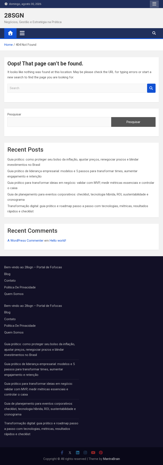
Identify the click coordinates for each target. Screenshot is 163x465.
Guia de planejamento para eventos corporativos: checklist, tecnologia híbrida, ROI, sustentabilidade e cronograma (40, 409)
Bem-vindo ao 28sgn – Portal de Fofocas (33, 267)
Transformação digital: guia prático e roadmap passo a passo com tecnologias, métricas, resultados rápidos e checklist (41, 428)
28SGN (14, 15)
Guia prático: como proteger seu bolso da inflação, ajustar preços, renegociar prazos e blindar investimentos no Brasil (39, 349)
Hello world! (58, 240)
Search (151, 88)
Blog (7, 274)
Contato (10, 280)
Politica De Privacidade (20, 287)
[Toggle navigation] (22, 33)
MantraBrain (111, 459)
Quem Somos (14, 294)
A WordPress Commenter (25, 240)
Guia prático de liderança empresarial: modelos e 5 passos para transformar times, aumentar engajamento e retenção (39, 369)
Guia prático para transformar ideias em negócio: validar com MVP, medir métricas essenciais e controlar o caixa (38, 389)
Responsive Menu (154, 4)
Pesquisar (14, 114)
